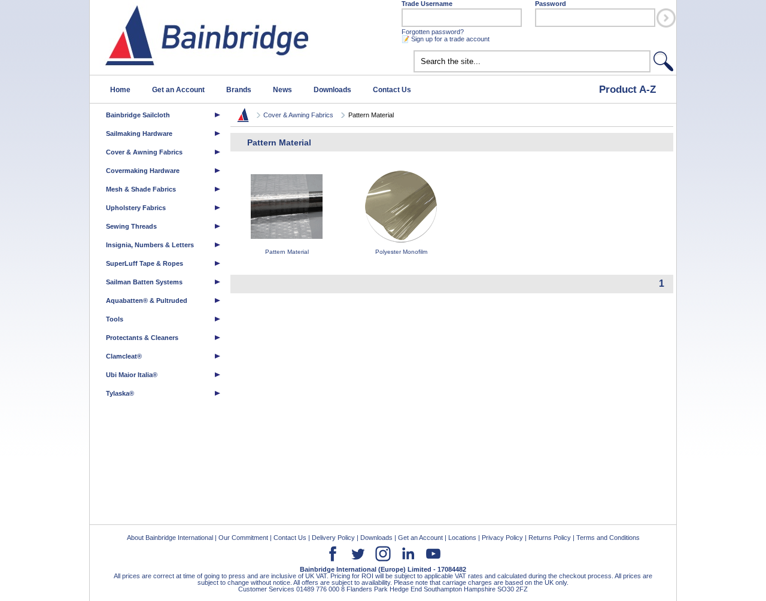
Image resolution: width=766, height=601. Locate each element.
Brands (238, 90)
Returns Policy (549, 537)
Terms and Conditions (608, 537)
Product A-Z (627, 89)
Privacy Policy (502, 537)
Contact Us (392, 90)
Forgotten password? (433, 31)
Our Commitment (243, 537)
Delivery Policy (333, 537)
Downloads (332, 90)
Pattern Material (287, 251)
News (282, 90)
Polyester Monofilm (401, 251)
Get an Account (178, 90)
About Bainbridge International (170, 537)
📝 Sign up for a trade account (446, 39)
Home (120, 90)
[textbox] (532, 61)
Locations (462, 537)
